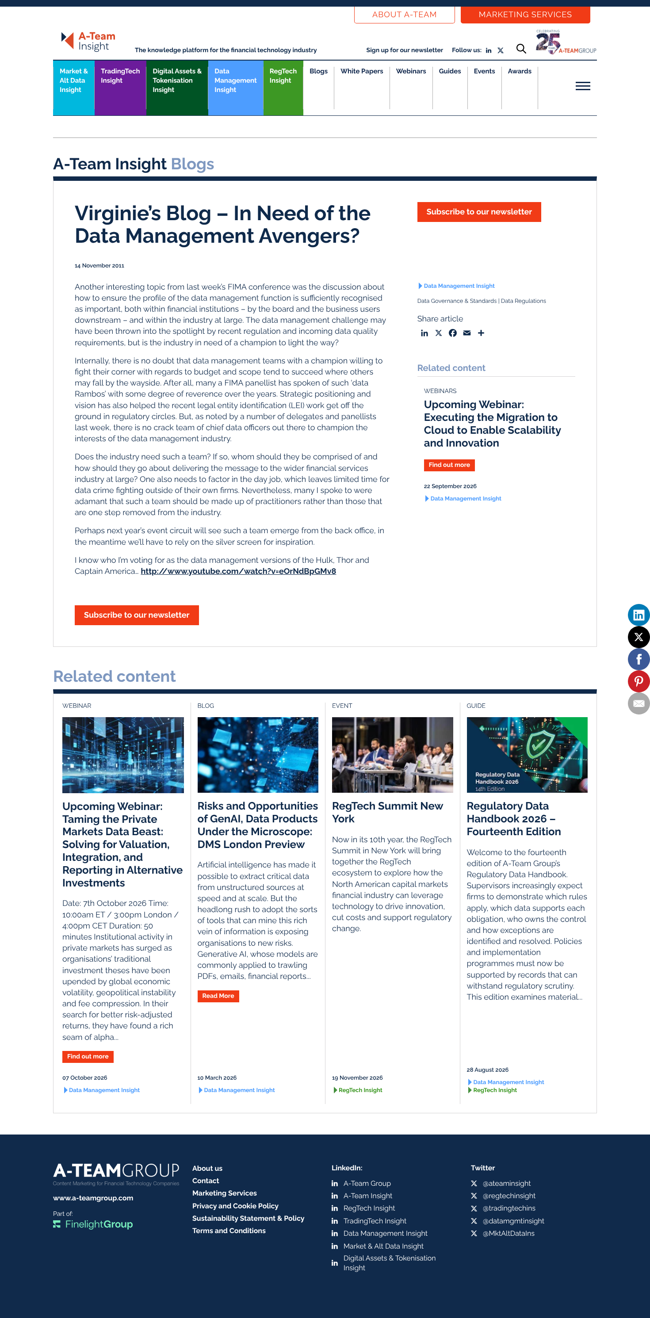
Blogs (319, 71)
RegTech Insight (283, 75)
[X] (639, 637)
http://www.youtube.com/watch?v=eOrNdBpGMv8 (238, 571)
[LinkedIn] (639, 615)
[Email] (639, 703)
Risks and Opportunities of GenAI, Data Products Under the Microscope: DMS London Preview (258, 824)
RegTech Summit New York (387, 812)
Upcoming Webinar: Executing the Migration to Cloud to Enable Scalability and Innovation (492, 423)
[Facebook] (639, 659)
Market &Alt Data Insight (74, 80)
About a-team (404, 14)
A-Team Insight (368, 1196)
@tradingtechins (509, 1208)
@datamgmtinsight (513, 1221)
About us (207, 1168)
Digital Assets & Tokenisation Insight (177, 80)
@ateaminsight (507, 1183)
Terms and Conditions (229, 1230)
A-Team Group (367, 1183)
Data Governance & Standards (457, 301)
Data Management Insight (235, 80)
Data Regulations (523, 301)
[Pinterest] (639, 681)
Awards (519, 71)
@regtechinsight (509, 1196)
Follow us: (467, 50)
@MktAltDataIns (509, 1233)
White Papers (361, 71)
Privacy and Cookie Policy (235, 1206)
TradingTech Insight (120, 75)
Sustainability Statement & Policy (248, 1218)
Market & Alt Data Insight (384, 1246)
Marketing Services (525, 14)
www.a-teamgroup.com (93, 1198)
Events (484, 71)
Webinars (411, 71)
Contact (205, 1181)
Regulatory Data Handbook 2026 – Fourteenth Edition (514, 818)
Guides (450, 71)
